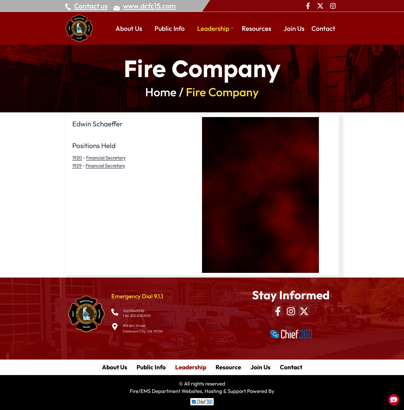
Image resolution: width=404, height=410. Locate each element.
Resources (256, 28)
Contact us (91, 5)
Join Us (294, 28)
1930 (77, 157)
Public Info (170, 28)
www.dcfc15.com (149, 5)
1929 (77, 165)
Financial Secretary (106, 157)
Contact (323, 28)
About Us (128, 28)
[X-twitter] (320, 6)
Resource (228, 367)
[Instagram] (333, 6)
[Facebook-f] (308, 6)
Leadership (213, 28)
